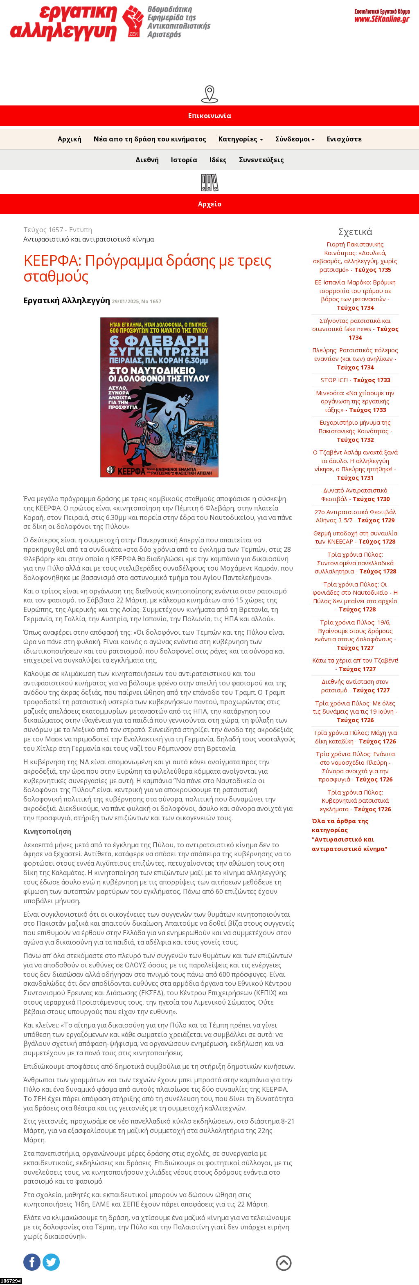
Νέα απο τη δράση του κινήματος (150, 138)
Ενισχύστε (344, 138)
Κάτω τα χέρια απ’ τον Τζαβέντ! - (355, 664)
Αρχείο (209, 203)
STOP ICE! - (355, 380)
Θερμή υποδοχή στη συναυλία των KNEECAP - (355, 537)
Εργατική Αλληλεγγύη (66, 300)
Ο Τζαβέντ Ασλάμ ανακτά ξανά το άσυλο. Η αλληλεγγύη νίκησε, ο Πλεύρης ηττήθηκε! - (355, 464)
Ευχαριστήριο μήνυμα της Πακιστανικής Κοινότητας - (355, 431)
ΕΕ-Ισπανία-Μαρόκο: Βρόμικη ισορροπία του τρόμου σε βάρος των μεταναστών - (355, 294)
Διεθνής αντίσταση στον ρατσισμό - (355, 686)
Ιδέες (218, 159)
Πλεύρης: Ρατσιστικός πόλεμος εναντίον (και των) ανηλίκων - (355, 358)
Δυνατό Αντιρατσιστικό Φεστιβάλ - (355, 494)
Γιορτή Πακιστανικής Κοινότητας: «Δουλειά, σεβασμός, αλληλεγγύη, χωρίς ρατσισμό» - (355, 256)
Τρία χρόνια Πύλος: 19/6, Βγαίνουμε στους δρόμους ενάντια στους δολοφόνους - (355, 634)
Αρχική (69, 138)
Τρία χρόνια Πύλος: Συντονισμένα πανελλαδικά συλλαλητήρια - (355, 563)
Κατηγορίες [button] (239, 138)
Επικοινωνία (209, 115)
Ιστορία (184, 159)
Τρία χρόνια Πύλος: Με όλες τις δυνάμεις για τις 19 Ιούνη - (355, 711)
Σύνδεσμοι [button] (293, 138)
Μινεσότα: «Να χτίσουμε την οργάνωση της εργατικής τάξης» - (355, 401)
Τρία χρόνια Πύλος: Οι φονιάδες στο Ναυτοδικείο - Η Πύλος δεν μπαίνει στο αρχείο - (355, 596)
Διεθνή (147, 159)
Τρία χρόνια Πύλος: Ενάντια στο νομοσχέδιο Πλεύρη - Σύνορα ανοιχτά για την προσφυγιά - (355, 766)
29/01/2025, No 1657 (136, 301)
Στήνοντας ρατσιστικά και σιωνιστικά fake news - (355, 329)
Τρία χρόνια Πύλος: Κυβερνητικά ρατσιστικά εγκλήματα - (355, 800)
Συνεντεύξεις (261, 159)
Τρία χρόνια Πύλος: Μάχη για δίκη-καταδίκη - (355, 737)
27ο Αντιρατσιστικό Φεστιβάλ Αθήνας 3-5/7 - (355, 516)
